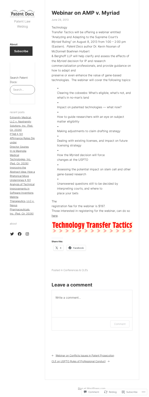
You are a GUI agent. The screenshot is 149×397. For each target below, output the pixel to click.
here (55, 215)
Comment (120, 323)
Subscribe (21, 51)
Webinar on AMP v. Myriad (86, 13)
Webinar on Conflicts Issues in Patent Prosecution (85, 355)
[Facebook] (19, 234)
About (13, 44)
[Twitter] (12, 234)
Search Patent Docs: (19, 80)
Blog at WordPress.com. (92, 388)
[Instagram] (27, 234)
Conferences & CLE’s (75, 270)
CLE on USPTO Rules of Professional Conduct (79, 361)
